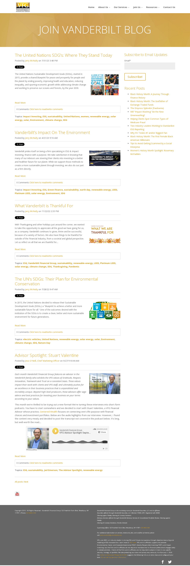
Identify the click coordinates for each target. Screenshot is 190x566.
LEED (114, 189)
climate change (53, 120)
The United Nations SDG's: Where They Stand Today (63, 55)
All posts (19, 481)
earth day (85, 189)
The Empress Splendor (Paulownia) (147, 108)
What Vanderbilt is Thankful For (44, 205)
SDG (65, 120)
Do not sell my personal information (113, 557)
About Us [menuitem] (103, 7)
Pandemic (74, 266)
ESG (44, 116)
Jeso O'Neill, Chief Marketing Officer (42, 360)
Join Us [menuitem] (136, 7)
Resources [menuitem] (151, 7)
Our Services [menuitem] (120, 7)
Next (26, 481)
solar (26, 120)
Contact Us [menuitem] (169, 7)
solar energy (38, 193)
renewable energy (99, 116)
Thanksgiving (60, 266)
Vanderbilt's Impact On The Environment (52, 132)
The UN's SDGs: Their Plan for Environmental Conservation (56, 281)
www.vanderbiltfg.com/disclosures (111, 535)
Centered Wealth (48, 411)
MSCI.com (132, 542)
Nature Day (44, 342)
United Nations (72, 116)
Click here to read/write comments (46, 109)
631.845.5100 (31, 513)
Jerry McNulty (31, 60)
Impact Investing (32, 116)
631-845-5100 (145, 528)
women (85, 116)
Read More (20, 102)
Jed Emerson (50, 470)
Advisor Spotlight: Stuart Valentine (47, 355)
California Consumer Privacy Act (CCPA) (113, 555)
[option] (67, 485)
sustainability (55, 116)
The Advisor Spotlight (70, 470)
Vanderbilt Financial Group (42, 263)
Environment (37, 120)
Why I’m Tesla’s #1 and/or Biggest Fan (148, 132)
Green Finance (55, 189)
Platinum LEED (22, 193)
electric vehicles (32, 339)
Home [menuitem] (91, 7)
